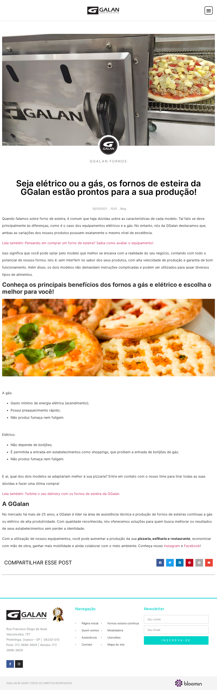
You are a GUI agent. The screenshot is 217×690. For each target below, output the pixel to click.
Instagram (172, 546)
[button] (208, 10)
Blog (123, 208)
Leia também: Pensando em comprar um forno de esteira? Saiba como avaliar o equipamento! (77, 243)
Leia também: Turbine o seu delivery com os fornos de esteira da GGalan (60, 494)
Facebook (192, 546)
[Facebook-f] (10, 664)
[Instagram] (19, 664)
